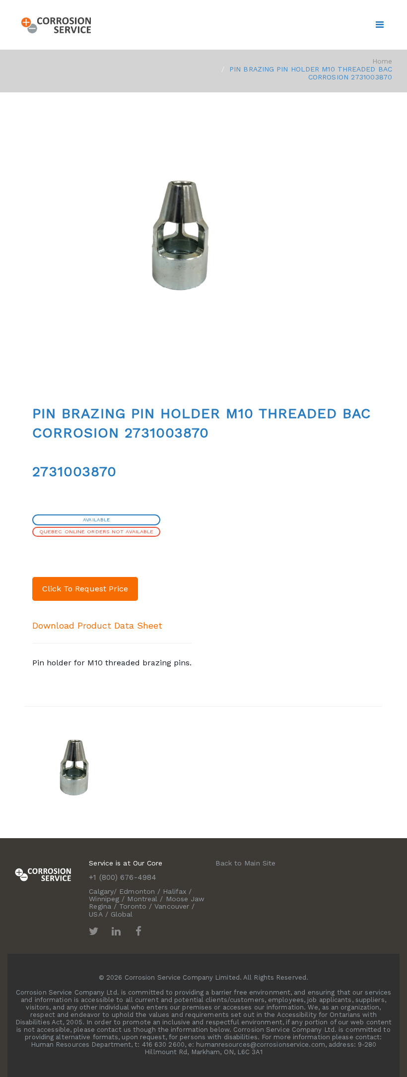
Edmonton (137, 891)
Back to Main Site (245, 863)
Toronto (132, 906)
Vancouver (171, 906)
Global (122, 914)
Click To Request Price (85, 588)
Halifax (174, 891)
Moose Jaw (185, 899)
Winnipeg (104, 899)
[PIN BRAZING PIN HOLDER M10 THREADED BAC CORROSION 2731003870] (74, 768)
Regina (100, 906)
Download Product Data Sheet (97, 625)
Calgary (101, 891)
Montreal (142, 899)
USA (95, 914)
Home (382, 61)
